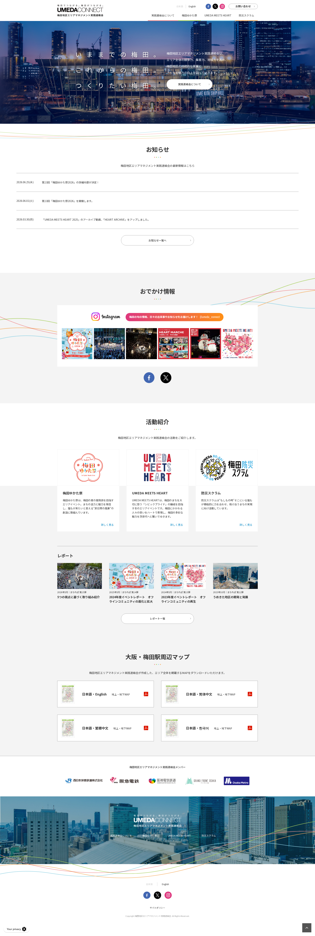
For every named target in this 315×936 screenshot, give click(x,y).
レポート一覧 (157, 618)
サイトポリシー (157, 908)
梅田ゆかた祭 (189, 15)
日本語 (179, 6)
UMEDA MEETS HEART (218, 15)
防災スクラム (246, 15)
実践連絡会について (162, 15)
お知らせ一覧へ (157, 240)
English (192, 6)
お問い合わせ (243, 6)
